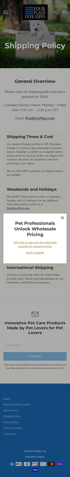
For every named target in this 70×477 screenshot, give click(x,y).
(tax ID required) (35, 252)
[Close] (62, 218)
